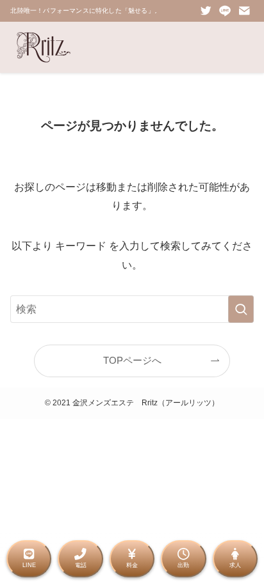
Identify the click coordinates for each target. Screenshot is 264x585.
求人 (235, 565)
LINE (29, 565)
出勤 (183, 565)
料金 (132, 565)
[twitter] (205, 11)
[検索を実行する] (241, 309)
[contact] (244, 11)
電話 (81, 565)
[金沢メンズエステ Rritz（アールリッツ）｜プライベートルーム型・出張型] (43, 47)
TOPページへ (132, 360)
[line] (225, 11)
